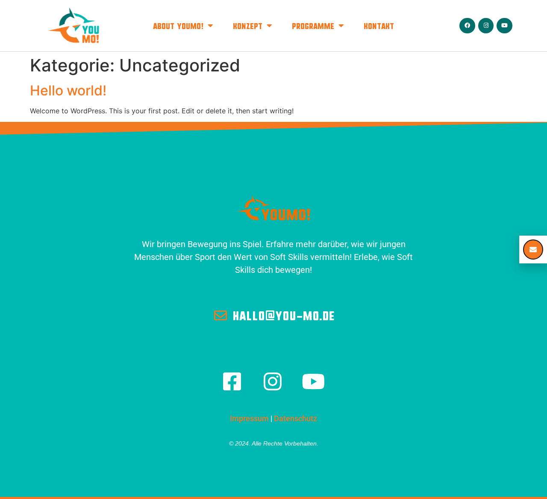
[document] (273, 249)
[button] (533, 249)
